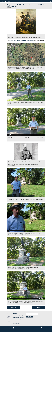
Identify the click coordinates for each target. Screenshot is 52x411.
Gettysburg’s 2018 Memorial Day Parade (18, 319)
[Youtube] (44, 327)
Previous (14, 307)
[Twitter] (41, 327)
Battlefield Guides (8, 317)
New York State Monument (16, 323)
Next (38, 307)
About (8, 318)
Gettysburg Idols (12, 40)
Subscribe (9, 321)
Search (29, 316)
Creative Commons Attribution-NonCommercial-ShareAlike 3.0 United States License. (19, 329)
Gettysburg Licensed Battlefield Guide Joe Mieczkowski (25, 40)
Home (8, 313)
